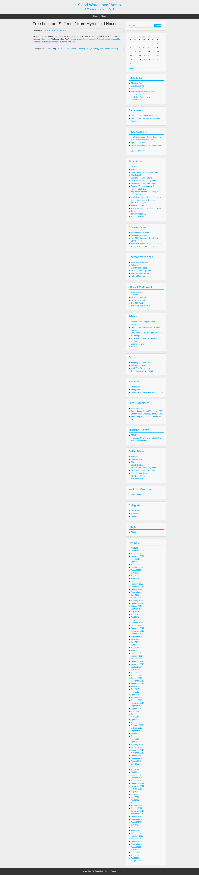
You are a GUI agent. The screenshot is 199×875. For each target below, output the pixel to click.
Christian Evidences (139, 83)
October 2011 (136, 789)
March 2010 (136, 833)
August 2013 (136, 733)
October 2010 (136, 817)
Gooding (94, 49)
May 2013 (135, 739)
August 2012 (136, 761)
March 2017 (136, 653)
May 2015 (135, 692)
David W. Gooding (77, 49)
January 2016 (136, 678)
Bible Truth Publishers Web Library (145, 172)
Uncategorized (137, 516)
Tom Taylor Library (138, 214)
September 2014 (138, 706)
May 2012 (135, 769)
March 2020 (136, 581)
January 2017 (136, 659)
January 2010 (136, 839)
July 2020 (135, 573)
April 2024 (135, 548)
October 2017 (136, 634)
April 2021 (135, 562)
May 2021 (135, 559)
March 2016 (136, 675)
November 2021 (137, 556)
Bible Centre (136, 170)
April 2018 (135, 617)
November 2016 (137, 664)
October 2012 (136, 756)
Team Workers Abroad (140, 441)
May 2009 (135, 855)
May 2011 (135, 797)
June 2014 (135, 714)
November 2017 (137, 631)
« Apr (131, 68)
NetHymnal (135, 390)
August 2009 (136, 847)
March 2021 (136, 565)
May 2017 (135, 648)
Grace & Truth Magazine (141, 271)
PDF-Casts (46, 49)
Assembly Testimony (139, 262)
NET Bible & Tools (138, 203)
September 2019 (138, 592)
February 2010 (137, 836)
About (103, 16)
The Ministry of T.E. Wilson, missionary (146, 208)
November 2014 (137, 703)
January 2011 (136, 808)
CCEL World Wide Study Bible (143, 181)
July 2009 (135, 850)
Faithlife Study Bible (139, 189)
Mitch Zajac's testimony (140, 97)
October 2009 (136, 841)
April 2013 (135, 742)
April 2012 (135, 772)
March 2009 (136, 861)
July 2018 (135, 612)
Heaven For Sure (138, 365)
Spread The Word (138, 143)
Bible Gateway (137, 459)
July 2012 (135, 764)
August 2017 (136, 639)
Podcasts (135, 513)
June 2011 (135, 794)
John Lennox (104, 49)
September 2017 (138, 637)
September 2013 (138, 731)
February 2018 (137, 623)
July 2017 (135, 642)
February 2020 (137, 584)
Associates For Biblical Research (144, 116)
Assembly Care (137, 408)
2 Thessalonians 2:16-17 (99, 9)
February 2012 (137, 778)
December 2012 (137, 750)
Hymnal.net (135, 387)
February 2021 (137, 567)
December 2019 (137, 587)
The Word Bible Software (141, 306)
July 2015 (135, 689)
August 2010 (136, 822)
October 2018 (136, 606)
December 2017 (137, 628)
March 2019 (136, 598)
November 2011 (137, 786)
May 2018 (135, 614)
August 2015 (136, 686)
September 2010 (138, 819)
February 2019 (137, 601)
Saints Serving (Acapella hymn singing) (147, 392)
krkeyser (62, 31)
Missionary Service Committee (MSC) (146, 438)
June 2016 (135, 673)
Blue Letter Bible (138, 175)
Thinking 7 (135, 211)
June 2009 (135, 853)
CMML (133, 435)
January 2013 (136, 747)
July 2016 (135, 670)
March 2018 (136, 620)
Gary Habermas (137, 86)
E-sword (134, 295)
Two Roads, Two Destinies (142, 371)
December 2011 (137, 783)
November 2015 (137, 684)
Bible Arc (134, 167)
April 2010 (135, 830)
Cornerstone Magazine (140, 268)
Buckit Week (136, 495)
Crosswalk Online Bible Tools (143, 183)
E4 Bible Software (138, 298)
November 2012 (137, 753)
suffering (114, 49)
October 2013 (136, 728)
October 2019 (136, 589)
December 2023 (137, 551)
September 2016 (138, 667)
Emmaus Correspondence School (145, 186)
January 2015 (136, 700)
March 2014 (136, 722)
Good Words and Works (99, 5)
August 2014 (136, 709)
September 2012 (138, 758)
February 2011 (137, 805)
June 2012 (135, 767)
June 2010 (135, 828)
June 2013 (135, 736)
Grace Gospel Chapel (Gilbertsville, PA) (147, 414)
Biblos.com (135, 462)
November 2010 (137, 814)
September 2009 (138, 844)
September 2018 (138, 609)
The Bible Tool (137, 303)
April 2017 (135, 650)
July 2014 (135, 711)
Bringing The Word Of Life (141, 178)
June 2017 (135, 645)
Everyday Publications (140, 233)
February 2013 (137, 745)
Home (95, 16)
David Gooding (63, 49)
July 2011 (135, 792)
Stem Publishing (137, 206)
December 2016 (137, 661)
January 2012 (136, 781)
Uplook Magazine (138, 276)
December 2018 (137, 603)
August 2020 (136, 570)
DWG (88, 49)
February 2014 (137, 725)
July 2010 (135, 825)
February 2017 (137, 656)
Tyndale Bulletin (137, 217)
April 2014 (135, 720)
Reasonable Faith (138, 100)
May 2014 (135, 717)
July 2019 (135, 595)
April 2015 (135, 695)
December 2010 (137, 811)
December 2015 (137, 681)
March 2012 (136, 775)
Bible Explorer (137, 292)
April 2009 (135, 858)
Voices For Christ (138, 151)
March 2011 (135, 803)
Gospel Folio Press (139, 235)
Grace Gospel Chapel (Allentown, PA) (146, 411)
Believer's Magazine (139, 265)
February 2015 (137, 697)
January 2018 (136, 625)
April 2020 (135, 578)
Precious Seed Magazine (141, 273)
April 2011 (135, 800)
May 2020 (135, 576)
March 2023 (136, 553)
